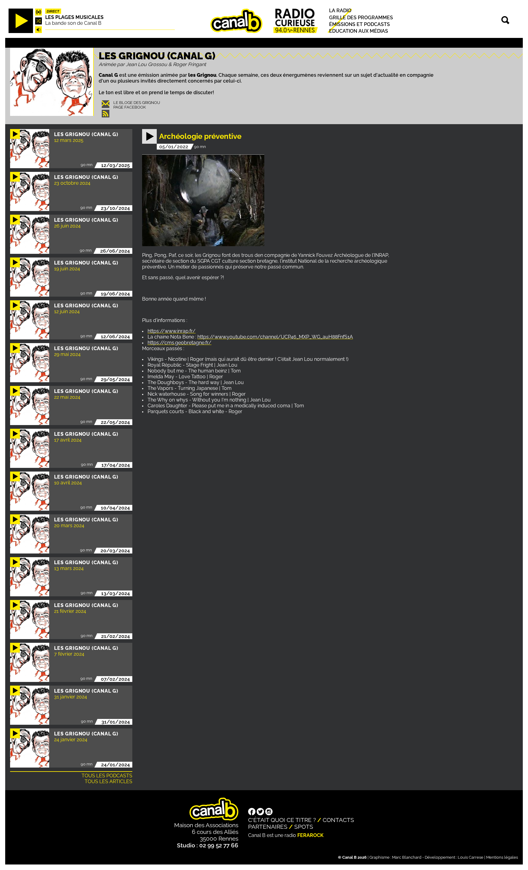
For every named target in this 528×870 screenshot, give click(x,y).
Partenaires (268, 826)
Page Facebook (129, 107)
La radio (340, 11)
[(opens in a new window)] (251, 812)
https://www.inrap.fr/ (172, 331)
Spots (303, 826)
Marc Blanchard (406, 857)
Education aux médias (358, 31)
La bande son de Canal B (73, 23)
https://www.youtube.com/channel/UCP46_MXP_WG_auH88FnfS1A (275, 337)
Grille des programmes (361, 17)
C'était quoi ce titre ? (282, 819)
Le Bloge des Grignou (136, 102)
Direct (53, 11)
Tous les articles (108, 781)
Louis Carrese (470, 857)
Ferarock (310, 835)
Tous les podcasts (107, 776)
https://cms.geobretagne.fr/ (179, 343)
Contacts (338, 819)
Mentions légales (502, 857)
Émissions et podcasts (359, 24)
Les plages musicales (74, 17)
